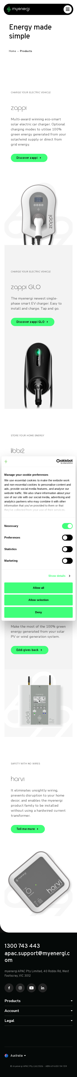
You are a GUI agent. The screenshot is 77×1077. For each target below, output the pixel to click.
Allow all (38, 587)
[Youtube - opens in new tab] (31, 987)
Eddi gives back (27, 650)
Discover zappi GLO (30, 322)
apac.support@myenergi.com (37, 957)
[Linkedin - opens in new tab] (42, 987)
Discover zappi (27, 158)
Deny (38, 612)
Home (12, 51)
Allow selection (38, 599)
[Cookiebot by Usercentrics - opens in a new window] (56, 461)
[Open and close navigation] (68, 9)
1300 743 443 (22, 946)
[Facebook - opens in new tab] (8, 987)
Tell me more (25, 829)
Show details (56, 575)
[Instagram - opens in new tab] (20, 987)
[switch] (67, 538)
